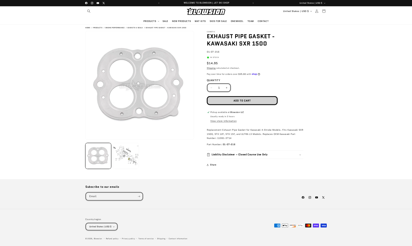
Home (87, 27)
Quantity (213, 80)
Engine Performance (115, 27)
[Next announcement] (253, 3)
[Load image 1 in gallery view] (98, 156)
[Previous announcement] (158, 3)
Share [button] (213, 164)
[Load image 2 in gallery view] (126, 156)
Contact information (178, 238)
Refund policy (112, 238)
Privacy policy (128, 238)
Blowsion (98, 238)
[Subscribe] (138, 196)
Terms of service (146, 238)
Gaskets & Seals (135, 27)
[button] (88, 11)
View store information (223, 121)
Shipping (211, 68)
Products (98, 27)
